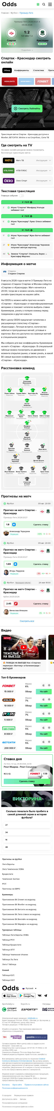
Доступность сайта (9, 1099)
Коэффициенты (21, 70)
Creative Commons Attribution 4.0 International (23, 1060)
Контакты (6, 1085)
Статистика (38, 70)
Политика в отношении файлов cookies (18, 1107)
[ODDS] (9, 4)
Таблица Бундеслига (11, 945)
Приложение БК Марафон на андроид (19, 924)
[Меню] (50, 4)
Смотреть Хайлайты (9, 81)
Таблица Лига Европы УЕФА (15, 935)
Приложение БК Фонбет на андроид (19, 904)
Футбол (14, 13)
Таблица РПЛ (8, 940)
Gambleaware (36, 1037)
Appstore (9, 995)
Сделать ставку (27, 781)
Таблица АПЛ (8, 949)
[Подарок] (38, 4)
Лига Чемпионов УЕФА (13, 869)
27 (6, 825)
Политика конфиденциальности (15, 1088)
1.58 (45, 773)
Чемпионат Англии (11, 879)
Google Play (26, 995)
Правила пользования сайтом (37, 1085)
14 (6, 839)
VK (39, 995)
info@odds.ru (33, 1018)
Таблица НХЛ (8, 980)
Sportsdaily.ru (9, 1009)
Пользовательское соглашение (14, 1103)
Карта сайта (17, 1085)
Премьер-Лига (26, 13)
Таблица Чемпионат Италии (15, 954)
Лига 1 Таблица (9, 964)
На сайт (44, 691)
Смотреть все (27, 621)
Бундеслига (7, 874)
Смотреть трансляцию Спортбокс (26, 81)
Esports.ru (29, 1009)
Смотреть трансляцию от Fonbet (43, 81)
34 (6, 832)
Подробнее (26, 50)
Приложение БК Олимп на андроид (18, 899)
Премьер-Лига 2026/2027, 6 (27, 21)
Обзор (7, 70)
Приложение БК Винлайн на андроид (19, 919)
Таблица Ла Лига (10, 959)
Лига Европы (8, 864)
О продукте (6, 1095)
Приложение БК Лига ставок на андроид (21, 914)
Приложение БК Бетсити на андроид (19, 909)
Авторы (23, 1099)
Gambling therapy (16, 1037)
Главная (5, 13)
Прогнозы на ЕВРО (11, 889)
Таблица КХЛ (8, 975)
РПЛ (4, 884)
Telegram (45, 995)
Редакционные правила (23, 1095)
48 (6, 847)
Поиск (43, 4)
